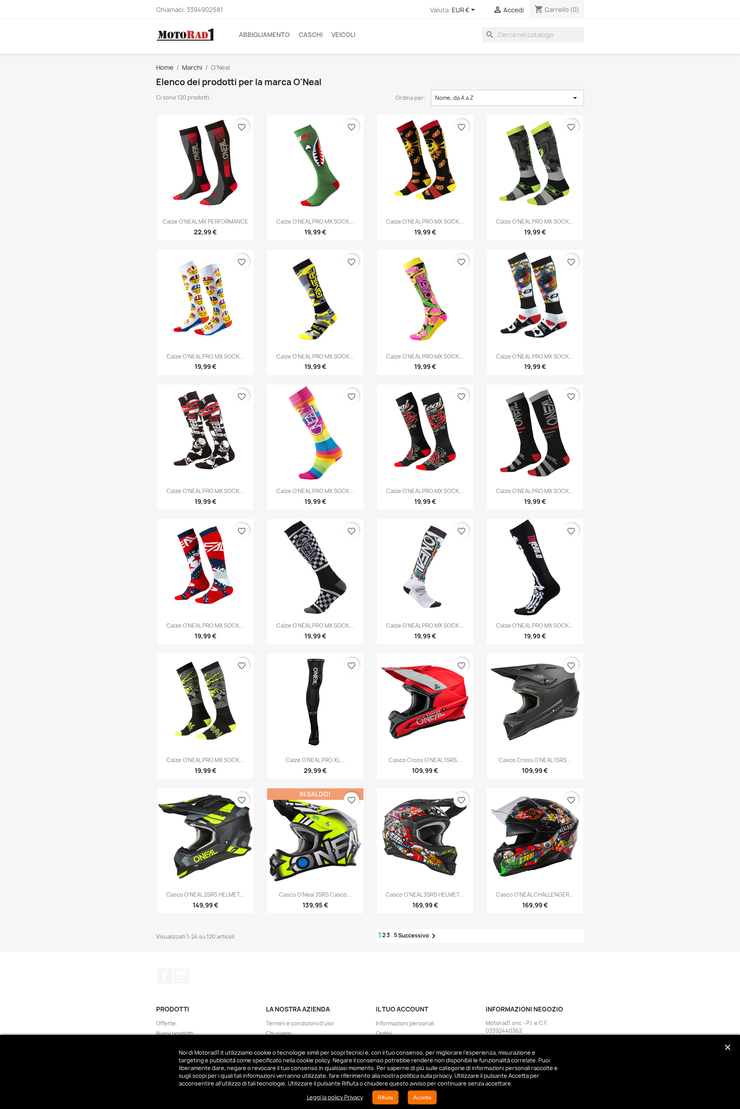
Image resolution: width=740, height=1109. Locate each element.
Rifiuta (385, 1097)
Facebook (164, 976)
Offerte (166, 1023)
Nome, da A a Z (507, 98)
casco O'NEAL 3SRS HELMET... (425, 894)
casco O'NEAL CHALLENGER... (535, 894)
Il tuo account (402, 1009)
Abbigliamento (264, 34)
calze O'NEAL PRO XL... (315, 760)
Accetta (422, 1097)
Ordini (384, 1033)
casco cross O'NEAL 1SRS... (425, 760)
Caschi (311, 34)
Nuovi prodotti (174, 1033)
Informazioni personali (405, 1023)
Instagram (181, 976)
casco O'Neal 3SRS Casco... (315, 894)
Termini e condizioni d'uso (300, 1023)
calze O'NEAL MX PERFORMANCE (205, 221)
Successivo (418, 936)
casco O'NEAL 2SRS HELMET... (205, 894)
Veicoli (343, 34)
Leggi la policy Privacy (335, 1097)
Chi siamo (278, 1033)
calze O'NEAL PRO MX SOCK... (315, 221)
